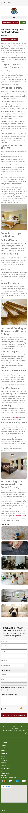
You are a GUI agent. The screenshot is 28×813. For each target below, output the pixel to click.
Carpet (4, 690)
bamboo (14, 417)
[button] (14, 17)
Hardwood (11, 690)
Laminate (19, 690)
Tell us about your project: (9, 694)
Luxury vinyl (5, 691)
